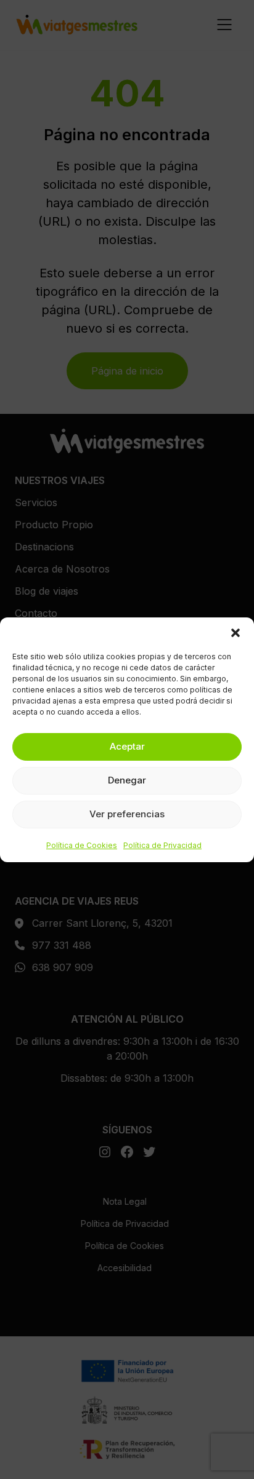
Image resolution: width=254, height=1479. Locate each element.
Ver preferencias (127, 814)
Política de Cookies (81, 845)
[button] (235, 633)
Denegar (127, 780)
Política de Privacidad (162, 845)
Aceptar (127, 746)
